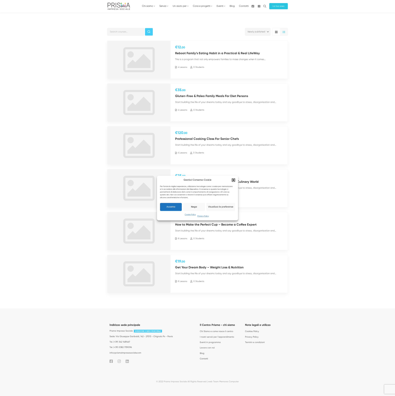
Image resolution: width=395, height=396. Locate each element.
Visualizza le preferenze (220, 207)
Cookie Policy (190, 215)
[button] (233, 180)
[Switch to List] (284, 32)
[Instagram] (259, 6)
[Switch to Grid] (276, 32)
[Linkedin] (127, 361)
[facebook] (253, 6)
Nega (194, 207)
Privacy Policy (203, 216)
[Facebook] (111, 361)
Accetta (170, 207)
